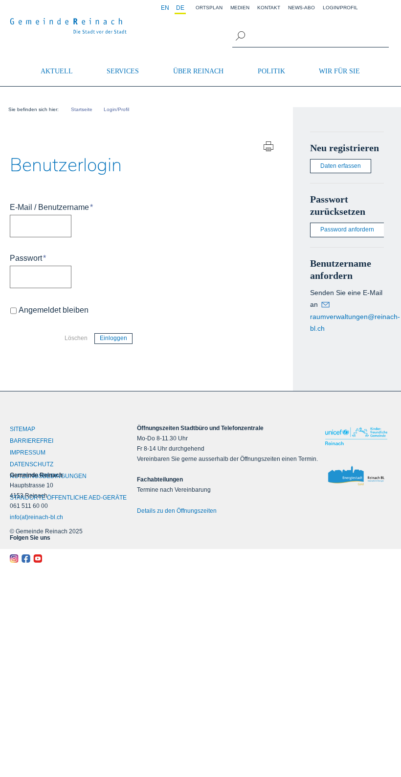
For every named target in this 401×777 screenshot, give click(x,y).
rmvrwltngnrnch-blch (355, 322)
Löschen (76, 338)
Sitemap (22, 429)
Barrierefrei (31, 440)
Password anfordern (347, 229)
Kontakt (268, 7)
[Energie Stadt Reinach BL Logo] (356, 476)
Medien (239, 7)
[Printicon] (268, 147)
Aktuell (57, 71)
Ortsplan (209, 7)
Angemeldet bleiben (54, 310)
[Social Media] (57, 558)
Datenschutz (31, 464)
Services (123, 71)
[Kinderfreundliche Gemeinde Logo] (356, 436)
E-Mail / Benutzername (51, 207)
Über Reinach (198, 71)
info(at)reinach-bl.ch (36, 517)
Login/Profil (340, 7)
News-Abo (301, 7)
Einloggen (113, 338)
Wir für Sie (339, 71)
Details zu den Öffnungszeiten (177, 510)
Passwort (28, 258)
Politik (271, 71)
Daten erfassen (340, 165)
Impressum (27, 452)
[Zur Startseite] (68, 26)
